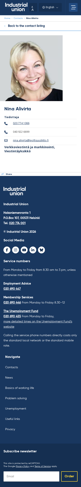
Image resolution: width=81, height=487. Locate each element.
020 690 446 (12, 302)
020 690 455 (12, 316)
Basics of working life (19, 388)
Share (9, 174)
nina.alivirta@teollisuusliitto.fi (31, 140)
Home (7, 18)
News (9, 377)
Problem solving (16, 398)
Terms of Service (43, 466)
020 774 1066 (21, 123)
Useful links (12, 419)
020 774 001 (17, 223)
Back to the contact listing (26, 26)
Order (69, 476)
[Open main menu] (73, 7)
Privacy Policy (22, 466)
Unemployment (15, 408)
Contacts (18, 18)
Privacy (10, 429)
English (50, 7)
